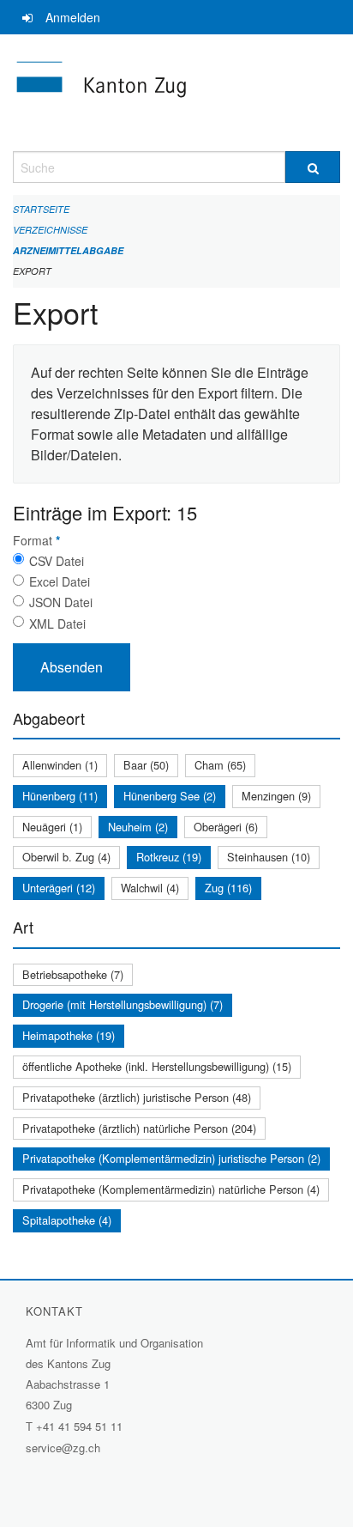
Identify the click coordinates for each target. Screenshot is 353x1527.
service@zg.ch (63, 1447)
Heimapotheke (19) (68, 1035)
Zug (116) (228, 887)
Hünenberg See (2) (169, 796)
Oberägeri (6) (226, 826)
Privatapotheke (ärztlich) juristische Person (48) (136, 1097)
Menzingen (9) (276, 796)
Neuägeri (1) (52, 826)
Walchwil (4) (150, 887)
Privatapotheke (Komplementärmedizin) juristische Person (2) (171, 1158)
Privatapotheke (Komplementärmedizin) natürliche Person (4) (171, 1189)
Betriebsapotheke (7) (72, 974)
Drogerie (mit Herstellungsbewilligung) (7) (122, 1004)
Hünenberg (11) (60, 796)
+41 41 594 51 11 (79, 1426)
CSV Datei (56, 560)
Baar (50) (146, 765)
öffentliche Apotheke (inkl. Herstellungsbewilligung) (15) (156, 1066)
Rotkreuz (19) (168, 857)
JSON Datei (61, 602)
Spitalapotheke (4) (66, 1220)
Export (32, 271)
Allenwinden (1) (60, 765)
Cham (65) (220, 765)
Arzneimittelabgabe (68, 250)
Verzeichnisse (50, 229)
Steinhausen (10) (268, 857)
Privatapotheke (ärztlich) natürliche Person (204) (139, 1128)
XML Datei (57, 623)
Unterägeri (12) (58, 887)
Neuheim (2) (138, 826)
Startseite (41, 209)
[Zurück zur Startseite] (176, 93)
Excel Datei (59, 581)
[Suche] (312, 167)
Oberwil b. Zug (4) (66, 857)
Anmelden (72, 17)
